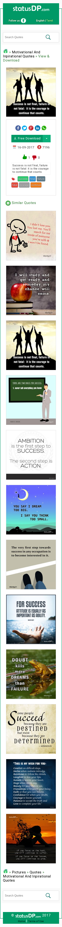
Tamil (49, 20)
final (32, 179)
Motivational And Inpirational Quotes (21, 54)
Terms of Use (36, 921)
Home (21, 921)
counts (46, 185)
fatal (14, 185)
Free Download (28, 138)
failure (41, 179)
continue (36, 185)
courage (24, 185)
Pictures (19, 872)
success (23, 179)
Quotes (36, 872)
